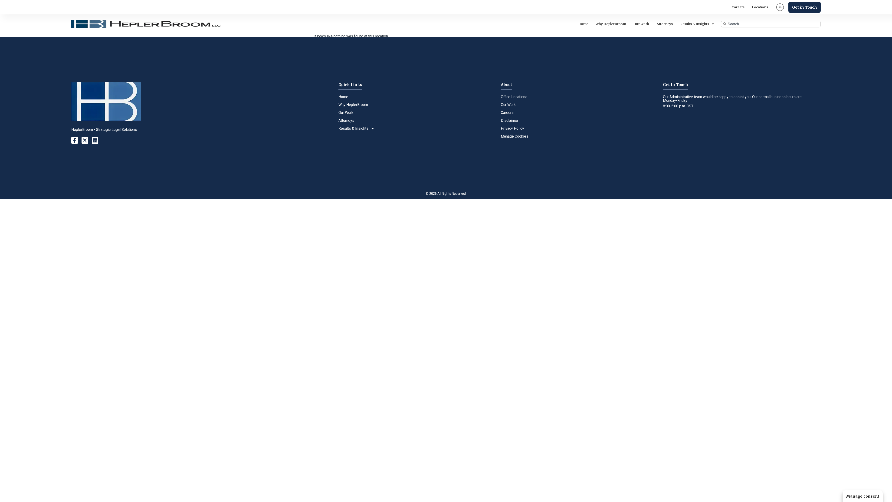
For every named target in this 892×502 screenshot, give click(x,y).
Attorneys (665, 24)
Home (583, 24)
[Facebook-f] (74, 140)
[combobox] (770, 24)
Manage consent (862, 496)
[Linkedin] (95, 140)
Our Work (641, 24)
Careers (738, 7)
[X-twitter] (85, 140)
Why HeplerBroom (611, 24)
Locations (760, 7)
